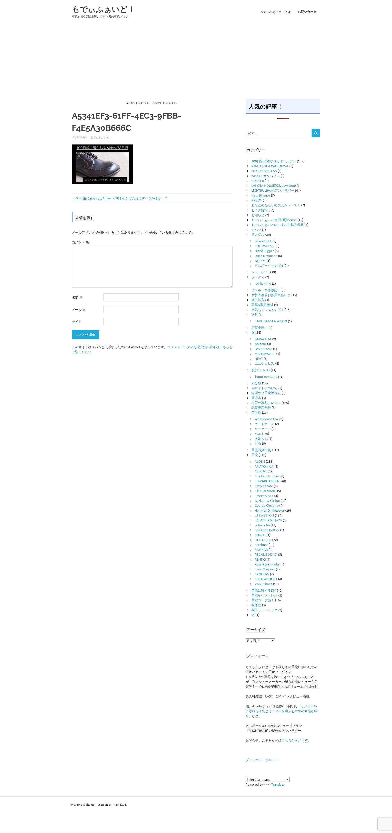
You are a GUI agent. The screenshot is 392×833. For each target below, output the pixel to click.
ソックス (257, 277)
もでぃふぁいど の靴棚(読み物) (274, 220)
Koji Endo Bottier (267, 530)
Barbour (260, 344)
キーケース (263, 428)
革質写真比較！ (262, 450)
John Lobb (262, 525)
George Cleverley (267, 505)
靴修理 (256, 605)
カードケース (264, 424)
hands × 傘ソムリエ (265, 175)
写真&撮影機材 (262, 304)
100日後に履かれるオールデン (273, 161)
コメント (80, 242)
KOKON (260, 535)
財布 (258, 443)
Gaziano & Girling (267, 500)
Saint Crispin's (265, 569)
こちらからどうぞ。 (296, 740)
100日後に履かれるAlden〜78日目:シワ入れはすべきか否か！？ (121, 198)
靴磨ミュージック (264, 610)
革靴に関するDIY (263, 590)
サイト (77, 321)
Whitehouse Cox (266, 419)
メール (79, 309)
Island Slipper (264, 251)
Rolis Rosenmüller (268, 564)
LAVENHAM (263, 349)
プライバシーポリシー (262, 760)
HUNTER (257, 180)
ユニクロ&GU (264, 363)
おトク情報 (259, 210)
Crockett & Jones (267, 476)
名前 (77, 297)
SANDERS (262, 574)
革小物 (256, 412)
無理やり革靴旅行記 (266, 393)
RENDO (260, 559)
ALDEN (260, 461)
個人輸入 (257, 300)
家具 (254, 314)
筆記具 (256, 397)
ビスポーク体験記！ (266, 290)
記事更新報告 (261, 407)
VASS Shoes (263, 584)
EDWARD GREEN (267, 481)
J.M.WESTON (264, 515)
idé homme (263, 283)
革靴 (254, 455)
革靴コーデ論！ (262, 600)
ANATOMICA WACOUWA (269, 166)
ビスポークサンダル (269, 265)
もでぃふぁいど (99, 137)
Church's (261, 471)
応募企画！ (259, 327)
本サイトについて (264, 388)
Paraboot (261, 544)
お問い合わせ (307, 12)
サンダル (257, 234)
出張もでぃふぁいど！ (267, 309)
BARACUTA (263, 339)
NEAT (259, 358)
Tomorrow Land (266, 376)
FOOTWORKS (265, 246)
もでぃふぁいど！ (103, 9)
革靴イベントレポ (264, 595)
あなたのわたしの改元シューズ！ (275, 205)
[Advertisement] (196, 54)
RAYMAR (261, 549)
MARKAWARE (265, 353)
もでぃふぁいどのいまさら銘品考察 (277, 224)
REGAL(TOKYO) (266, 554)
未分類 (256, 383)
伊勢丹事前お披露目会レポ (271, 295)
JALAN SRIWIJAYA (268, 520)
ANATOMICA (264, 466)
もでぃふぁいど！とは (275, 12)
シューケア (259, 272)
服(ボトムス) (260, 370)
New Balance (260, 195)
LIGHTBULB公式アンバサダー (272, 190)
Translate (278, 784)
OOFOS (260, 260)
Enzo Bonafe (264, 486)
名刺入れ (261, 438)
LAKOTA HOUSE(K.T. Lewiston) (273, 185)
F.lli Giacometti (265, 491)
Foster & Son (264, 495)
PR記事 (256, 200)
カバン (256, 229)
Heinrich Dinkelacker (269, 510)
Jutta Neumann (266, 255)
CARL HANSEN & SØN (271, 321)
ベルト (259, 433)
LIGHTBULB (263, 540)
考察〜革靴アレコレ (266, 402)
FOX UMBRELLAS (264, 171)
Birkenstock (263, 241)
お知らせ (257, 215)
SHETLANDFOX (266, 579)
